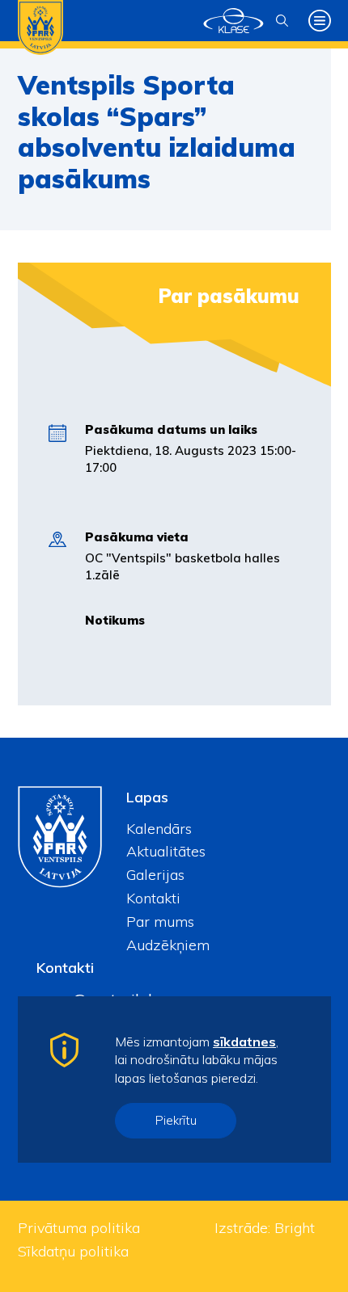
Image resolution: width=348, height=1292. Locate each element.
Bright (294, 1227)
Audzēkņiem (168, 945)
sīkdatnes (244, 1041)
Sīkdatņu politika (73, 1251)
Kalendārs (159, 828)
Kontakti (153, 898)
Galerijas (155, 874)
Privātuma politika (79, 1227)
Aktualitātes (166, 851)
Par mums (160, 921)
